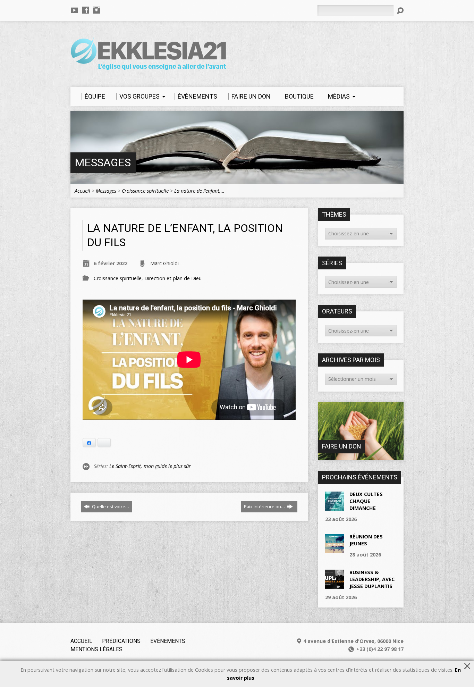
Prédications (121, 641)
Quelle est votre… (110, 506)
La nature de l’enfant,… (199, 190)
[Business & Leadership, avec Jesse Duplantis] (334, 584)
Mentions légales (96, 649)
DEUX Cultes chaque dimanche (366, 501)
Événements (167, 641)
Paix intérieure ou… (265, 506)
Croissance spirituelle (145, 190)
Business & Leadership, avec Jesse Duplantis (372, 579)
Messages (103, 162)
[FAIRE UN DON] (361, 456)
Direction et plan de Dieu (173, 278)
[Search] (400, 10)
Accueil (82, 190)
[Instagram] (96, 10)
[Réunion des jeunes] (334, 549)
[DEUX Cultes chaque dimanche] (334, 506)
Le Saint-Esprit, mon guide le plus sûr (150, 466)
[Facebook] (85, 10)
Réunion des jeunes (366, 540)
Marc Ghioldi (164, 263)
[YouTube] (74, 10)
